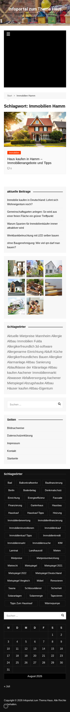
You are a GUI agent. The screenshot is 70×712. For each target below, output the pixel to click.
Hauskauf (13, 512)
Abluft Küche (53, 351)
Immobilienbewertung (19, 520)
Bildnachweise (15, 428)
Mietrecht (13, 565)
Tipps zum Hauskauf (21, 603)
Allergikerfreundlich (21, 346)
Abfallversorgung (34, 378)
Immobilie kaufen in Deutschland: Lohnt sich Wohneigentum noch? (32, 202)
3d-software (43, 346)
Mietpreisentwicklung (48, 558)
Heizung (57, 512)
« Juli (7, 686)
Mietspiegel (31, 565)
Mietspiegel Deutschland (48, 573)
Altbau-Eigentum (41, 388)
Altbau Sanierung (38, 362)
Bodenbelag (29, 490)
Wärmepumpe (52, 603)
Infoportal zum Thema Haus (35, 9)
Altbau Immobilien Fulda (24, 341)
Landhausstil (35, 550)
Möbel (40, 580)
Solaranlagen (15, 595)
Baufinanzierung (53, 482)
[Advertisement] (35, 63)
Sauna (11, 588)
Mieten (57, 550)
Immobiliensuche (42, 543)
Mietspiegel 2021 (53, 565)
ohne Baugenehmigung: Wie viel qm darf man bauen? (33, 245)
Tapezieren (56, 595)
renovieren (56, 580)
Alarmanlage (16, 362)
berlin (11, 490)
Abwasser (14, 378)
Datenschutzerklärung (20, 435)
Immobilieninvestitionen (21, 528)
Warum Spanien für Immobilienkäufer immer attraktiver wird (32, 225)
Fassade (57, 497)
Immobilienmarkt (16, 543)
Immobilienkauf (53, 528)
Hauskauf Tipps (35, 512)
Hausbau (57, 505)
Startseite (12, 458)
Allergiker (55, 357)
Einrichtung (14, 497)
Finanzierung (15, 505)
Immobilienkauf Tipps (20, 535)
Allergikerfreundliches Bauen (27, 357)
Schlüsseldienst (33, 588)
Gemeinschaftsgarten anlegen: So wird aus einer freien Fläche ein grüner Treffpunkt (32, 213)
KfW (60, 543)
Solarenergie (36, 595)
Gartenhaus (37, 505)
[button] (6, 706)
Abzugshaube (34, 383)
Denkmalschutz (53, 490)
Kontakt (11, 451)
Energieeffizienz (36, 497)
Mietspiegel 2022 (17, 573)
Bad (10, 482)
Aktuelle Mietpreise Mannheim (29, 336)
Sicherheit (56, 588)
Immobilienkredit (52, 535)
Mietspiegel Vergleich (18, 580)
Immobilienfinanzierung (50, 520)
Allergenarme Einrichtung (25, 351)
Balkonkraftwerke (28, 482)
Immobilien (14, 152)
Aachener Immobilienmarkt (37, 372)
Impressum (13, 443)
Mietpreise (16, 558)
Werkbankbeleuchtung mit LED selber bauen (33, 235)
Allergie (56, 336)
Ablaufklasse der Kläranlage (27, 367)
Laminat (13, 550)
